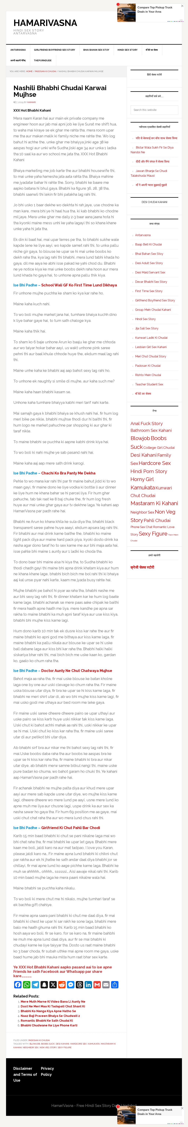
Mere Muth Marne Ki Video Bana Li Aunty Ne (53, 1001)
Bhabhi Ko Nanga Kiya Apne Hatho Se (48, 1011)
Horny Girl (142, 479)
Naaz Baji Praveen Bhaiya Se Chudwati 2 (50, 1016)
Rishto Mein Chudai (148, 375)
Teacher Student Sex (149, 384)
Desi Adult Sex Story (149, 263)
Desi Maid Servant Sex (150, 272)
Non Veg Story (48, 1047)
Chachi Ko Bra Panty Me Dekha (68, 473)
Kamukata (94, 1044)
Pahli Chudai (157, 520)
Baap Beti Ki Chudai (148, 244)
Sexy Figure (64, 1047)
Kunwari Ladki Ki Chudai (151, 337)
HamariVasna (45, 23)
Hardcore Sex (78, 1044)
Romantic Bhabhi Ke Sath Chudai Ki (47, 1020)
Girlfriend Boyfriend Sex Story (155, 300)
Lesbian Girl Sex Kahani (151, 347)
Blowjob (35, 1044)
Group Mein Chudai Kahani (153, 309)
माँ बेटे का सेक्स (143, 393)
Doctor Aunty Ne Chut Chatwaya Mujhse (76, 670)
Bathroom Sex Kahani (151, 430)
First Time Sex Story (148, 291)
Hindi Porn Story (149, 471)
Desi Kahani (62, 1044)
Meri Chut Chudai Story (150, 356)
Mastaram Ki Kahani (154, 503)
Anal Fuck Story (147, 423)
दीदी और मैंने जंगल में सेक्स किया (152, 161)
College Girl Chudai (159, 448)
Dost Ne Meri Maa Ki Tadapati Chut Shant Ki (53, 1006)
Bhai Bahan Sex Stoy (149, 254)
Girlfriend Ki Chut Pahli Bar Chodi (70, 828)
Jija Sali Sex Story (146, 328)
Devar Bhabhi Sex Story (151, 281)
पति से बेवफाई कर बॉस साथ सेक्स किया (156, 138)
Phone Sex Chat (141, 527)
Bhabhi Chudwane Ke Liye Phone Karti (49, 1025)
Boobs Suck (48, 1044)
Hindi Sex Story (145, 319)
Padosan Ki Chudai (39, 1040)
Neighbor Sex (31, 1047)
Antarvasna (143, 235)
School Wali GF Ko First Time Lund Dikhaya (79, 285)
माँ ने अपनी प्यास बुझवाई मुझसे (151, 185)
